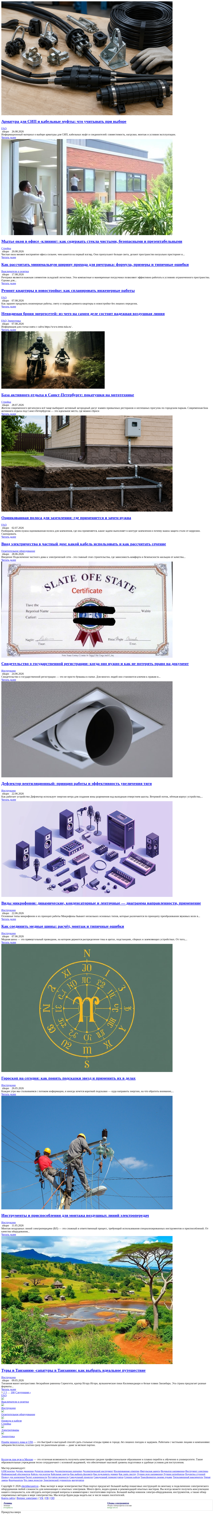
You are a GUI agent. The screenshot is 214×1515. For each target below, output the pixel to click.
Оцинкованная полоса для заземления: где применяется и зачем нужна (66, 518)
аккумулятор (78, 1480)
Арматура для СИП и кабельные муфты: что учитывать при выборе (63, 121)
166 (13, 1392)
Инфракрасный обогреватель (15, 1474)
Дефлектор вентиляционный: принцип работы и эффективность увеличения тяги (76, 783)
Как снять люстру (127, 1474)
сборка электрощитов (115, 1505)
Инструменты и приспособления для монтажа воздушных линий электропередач (75, 1215)
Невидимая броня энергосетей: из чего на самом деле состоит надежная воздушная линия (83, 313)
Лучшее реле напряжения (150, 1474)
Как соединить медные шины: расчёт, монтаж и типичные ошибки (62, 926)
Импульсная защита (150, 1471)
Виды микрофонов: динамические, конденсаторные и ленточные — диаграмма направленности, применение (101, 903)
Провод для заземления (13, 1477)
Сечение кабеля (132, 1477)
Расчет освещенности (36, 1477)
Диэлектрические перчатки (68, 1471)
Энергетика (14, 320)
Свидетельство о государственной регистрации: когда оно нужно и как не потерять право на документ (95, 663)
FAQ (4, 128)
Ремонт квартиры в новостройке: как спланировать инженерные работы (68, 290)
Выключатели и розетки (15, 271)
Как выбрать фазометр (81, 1474)
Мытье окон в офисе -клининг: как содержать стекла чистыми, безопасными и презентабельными (91, 241)
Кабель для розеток (40, 1474)
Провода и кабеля (11, 1420)
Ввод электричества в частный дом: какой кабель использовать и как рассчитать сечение (83, 544)
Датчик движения (25, 1471)
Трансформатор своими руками (156, 1477)
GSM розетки (8, 1471)
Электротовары (10, 1430)
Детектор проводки (44, 1471)
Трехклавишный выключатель (188, 1477)
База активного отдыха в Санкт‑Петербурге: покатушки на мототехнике (67, 395)
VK (41, 1498)
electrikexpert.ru (29, 1486)
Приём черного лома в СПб (17, 1442)
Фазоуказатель (16, 1480)
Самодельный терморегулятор (109, 1477)
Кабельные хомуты (60, 1474)
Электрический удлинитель (57, 1480)
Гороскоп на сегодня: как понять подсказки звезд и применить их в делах (68, 1078)
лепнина (7, 1505)
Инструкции (8, 670)
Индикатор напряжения (173, 1471)
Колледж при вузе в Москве (17, 1459)
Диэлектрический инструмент (98, 1471)
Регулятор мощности (58, 1477)
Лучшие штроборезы (173, 1474)
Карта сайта (8, 1498)
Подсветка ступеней (195, 1474)
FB (47, 1498)
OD (52, 1498)
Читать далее (8, 137)
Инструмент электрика (196, 1471)
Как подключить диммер (105, 1474)
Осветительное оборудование (18, 551)
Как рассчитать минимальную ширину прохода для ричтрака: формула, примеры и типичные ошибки (95, 264)
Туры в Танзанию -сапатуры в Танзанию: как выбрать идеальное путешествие (73, 1370)
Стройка (6, 248)
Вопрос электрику (27, 1498)
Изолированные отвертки (126, 1471)
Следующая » (23, 1392)
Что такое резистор (33, 1480)
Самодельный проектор (81, 1477)
